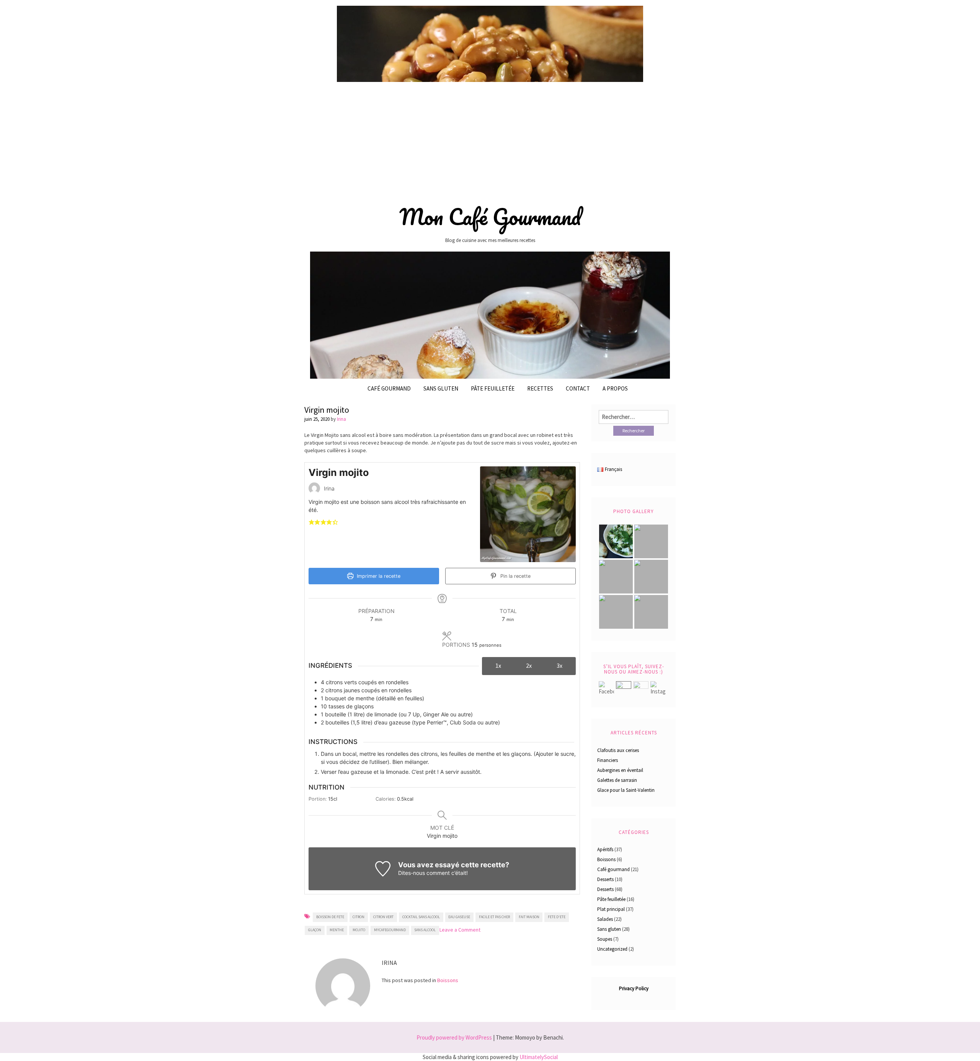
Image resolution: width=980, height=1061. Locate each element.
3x (559, 665)
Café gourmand (389, 388)
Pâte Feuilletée (492, 388)
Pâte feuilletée (611, 899)
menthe (337, 929)
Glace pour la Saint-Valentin (626, 790)
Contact (578, 388)
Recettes (540, 388)
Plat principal (611, 909)
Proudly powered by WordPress (454, 1037)
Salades (605, 919)
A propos (615, 388)
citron (358, 916)
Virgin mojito (326, 409)
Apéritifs (605, 849)
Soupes (604, 939)
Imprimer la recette (377, 576)
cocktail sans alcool (421, 916)
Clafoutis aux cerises (618, 750)
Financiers (607, 760)
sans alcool (425, 929)
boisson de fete (330, 916)
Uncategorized (612, 949)
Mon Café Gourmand (490, 216)
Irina (341, 419)
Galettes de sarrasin (617, 780)
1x (498, 665)
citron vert (383, 916)
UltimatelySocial (538, 1057)
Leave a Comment (459, 929)
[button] (311, 521)
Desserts (605, 879)
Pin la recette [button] (515, 576)
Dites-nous (411, 873)
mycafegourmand (390, 929)
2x (529, 665)
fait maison (529, 916)
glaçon (314, 929)
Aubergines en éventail (620, 770)
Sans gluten (440, 388)
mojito (359, 929)
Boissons (447, 980)
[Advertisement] (490, 140)
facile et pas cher (494, 916)
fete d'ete (556, 916)
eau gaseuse (459, 916)
